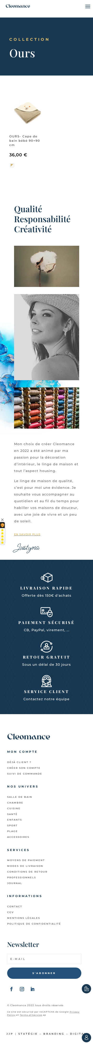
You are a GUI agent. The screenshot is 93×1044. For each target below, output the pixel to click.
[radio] (12, 165)
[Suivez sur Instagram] (22, 989)
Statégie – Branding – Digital (52, 1033)
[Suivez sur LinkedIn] (32, 989)
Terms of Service (31, 1015)
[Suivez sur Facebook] (11, 989)
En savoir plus (27, 534)
